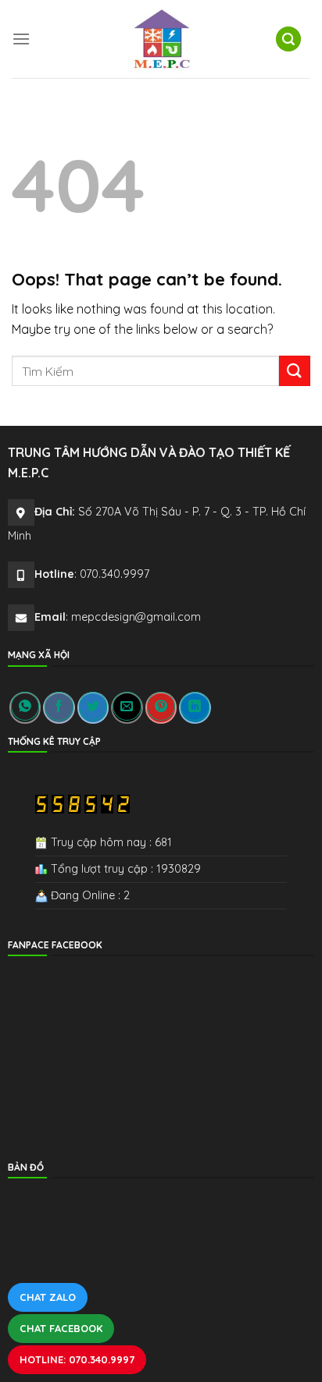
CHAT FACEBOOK (61, 1328)
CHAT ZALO (48, 1297)
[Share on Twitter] (93, 708)
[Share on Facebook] (58, 708)
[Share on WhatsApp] (25, 708)
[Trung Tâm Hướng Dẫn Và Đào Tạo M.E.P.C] (161, 39)
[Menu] (21, 38)
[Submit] (294, 371)
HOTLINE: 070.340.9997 (77, 1359)
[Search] (288, 39)
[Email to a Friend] (126, 708)
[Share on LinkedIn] (194, 708)
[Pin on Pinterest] (161, 708)
